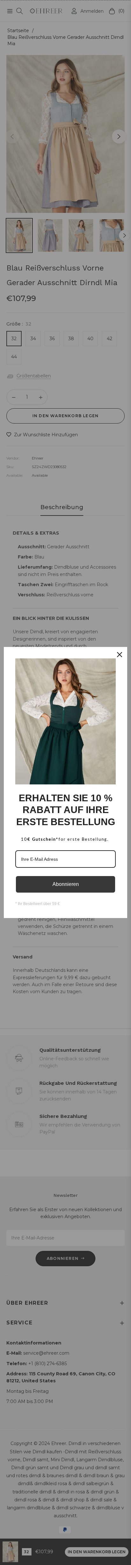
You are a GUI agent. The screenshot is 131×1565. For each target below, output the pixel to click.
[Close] (119, 654)
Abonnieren (65, 884)
